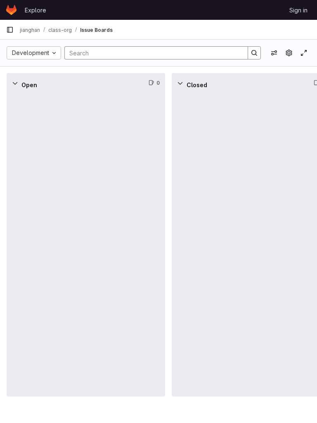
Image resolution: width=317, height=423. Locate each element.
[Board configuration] (289, 52)
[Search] (254, 52)
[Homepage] (11, 10)
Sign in (298, 10)
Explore (35, 10)
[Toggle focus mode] (303, 52)
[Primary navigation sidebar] (10, 29)
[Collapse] (15, 83)
